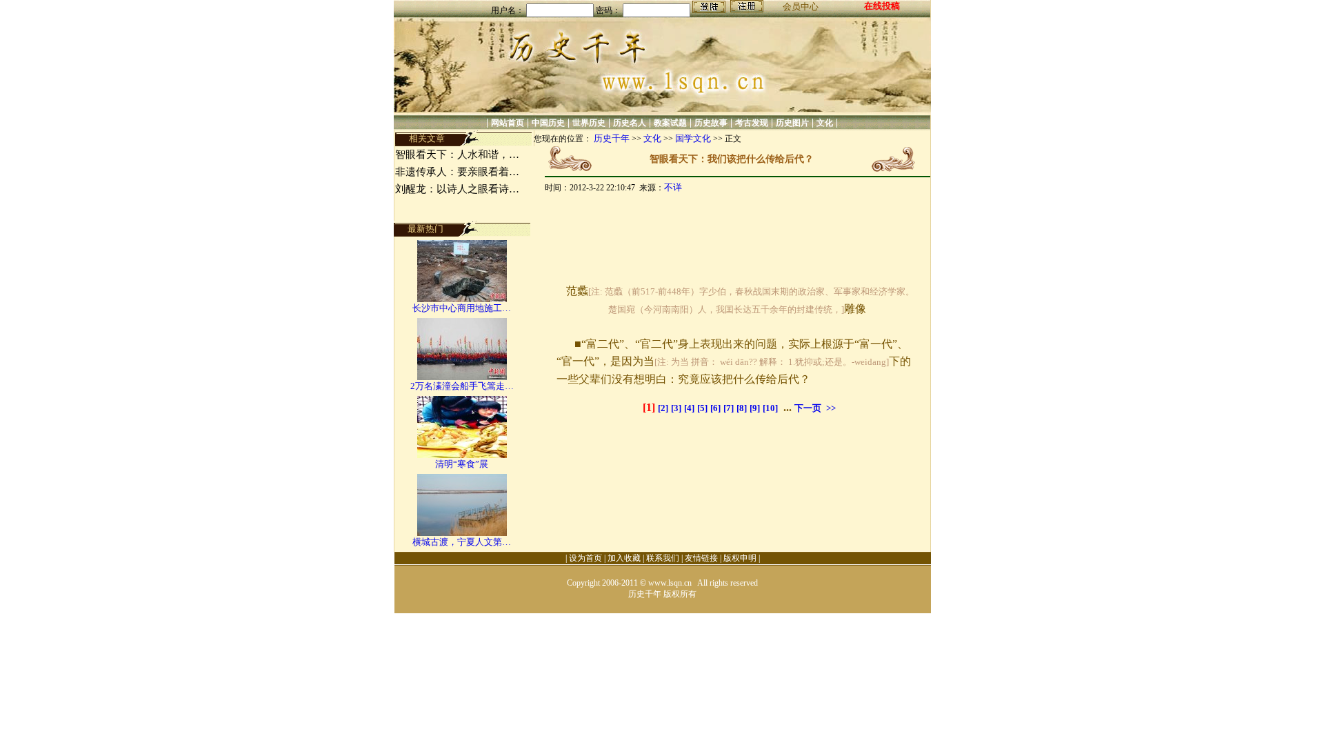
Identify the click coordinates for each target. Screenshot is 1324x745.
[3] (676, 408)
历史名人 (629, 123)
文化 (824, 123)
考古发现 (751, 123)
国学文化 (693, 138)
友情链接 (701, 558)
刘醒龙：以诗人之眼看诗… (457, 189)
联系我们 (662, 558)
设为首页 (585, 558)
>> (831, 408)
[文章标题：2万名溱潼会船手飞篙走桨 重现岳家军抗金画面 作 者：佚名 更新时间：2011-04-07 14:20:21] (462, 377)
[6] (715, 408)
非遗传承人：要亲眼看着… (457, 171)
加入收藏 (624, 558)
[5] (702, 408)
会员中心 (801, 6)
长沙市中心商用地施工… (461, 308)
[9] (755, 408)
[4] (689, 408)
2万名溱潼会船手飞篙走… (462, 386)
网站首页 (507, 123)
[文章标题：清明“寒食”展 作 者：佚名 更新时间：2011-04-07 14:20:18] (462, 455)
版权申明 (739, 558)
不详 (673, 187)
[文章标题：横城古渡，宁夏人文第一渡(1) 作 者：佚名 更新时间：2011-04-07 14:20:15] (462, 533)
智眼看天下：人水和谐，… (457, 154)
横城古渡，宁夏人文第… (461, 542)
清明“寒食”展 (461, 464)
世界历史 (588, 123)
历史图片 (792, 123)
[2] (663, 408)
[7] (728, 408)
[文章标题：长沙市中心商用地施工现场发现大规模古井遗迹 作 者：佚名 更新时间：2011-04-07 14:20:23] (462, 299)
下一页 (807, 408)
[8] (741, 408)
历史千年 (612, 138)
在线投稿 (882, 6)
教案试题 (670, 123)
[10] (770, 408)
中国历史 (548, 123)
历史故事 (711, 123)
